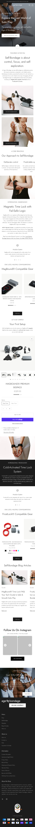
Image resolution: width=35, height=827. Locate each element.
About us (4, 728)
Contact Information (6, 754)
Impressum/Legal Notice (7, 757)
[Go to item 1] (4, 375)
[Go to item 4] (19, 375)
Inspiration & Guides (6, 745)
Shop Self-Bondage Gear (10, 35)
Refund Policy (5, 762)
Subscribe (27, 694)
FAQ (3, 743)
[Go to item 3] (14, 374)
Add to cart (17, 414)
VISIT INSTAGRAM (17, 658)
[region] (17, 250)
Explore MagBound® (11, 112)
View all (17, 313)
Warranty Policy (5, 768)
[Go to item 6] (30, 375)
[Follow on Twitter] (2, 799)
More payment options (17, 423)
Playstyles (4, 723)
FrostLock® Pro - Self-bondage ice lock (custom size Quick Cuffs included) (12, 543)
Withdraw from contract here (8, 776)
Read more (4, 610)
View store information (9, 432)
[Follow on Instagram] (6, 799)
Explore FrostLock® (11, 143)
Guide (3, 588)
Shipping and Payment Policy (8, 765)
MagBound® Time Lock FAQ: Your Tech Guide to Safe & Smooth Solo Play (13, 594)
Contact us (4, 740)
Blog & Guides (5, 726)
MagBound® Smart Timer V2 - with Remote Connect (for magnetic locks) (11, 298)
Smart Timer (30, 229)
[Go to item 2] (9, 375)
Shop (3, 718)
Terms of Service (5, 770)
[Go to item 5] (24, 375)
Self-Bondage (5, 720)
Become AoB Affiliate (6, 773)
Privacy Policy (5, 760)
